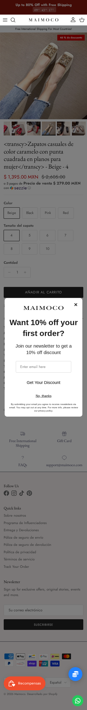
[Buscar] (15, 20)
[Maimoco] (44, 20)
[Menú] (5, 20)
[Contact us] (77, 700)
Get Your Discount (43, 382)
